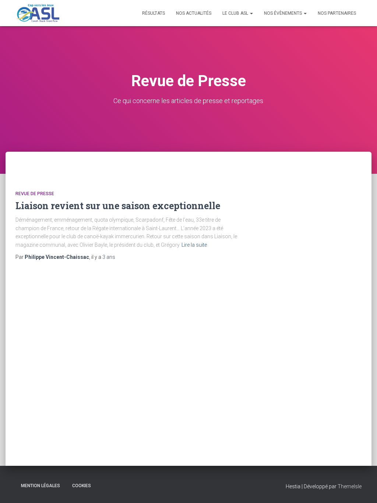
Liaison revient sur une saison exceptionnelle (117, 206)
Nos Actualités (193, 13)
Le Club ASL (235, 13)
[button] (251, 13)
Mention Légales (40, 485)
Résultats (153, 13)
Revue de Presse (34, 193)
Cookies (81, 485)
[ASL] (37, 13)
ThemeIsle (350, 486)
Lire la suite (194, 245)
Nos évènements (283, 13)
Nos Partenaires (337, 13)
